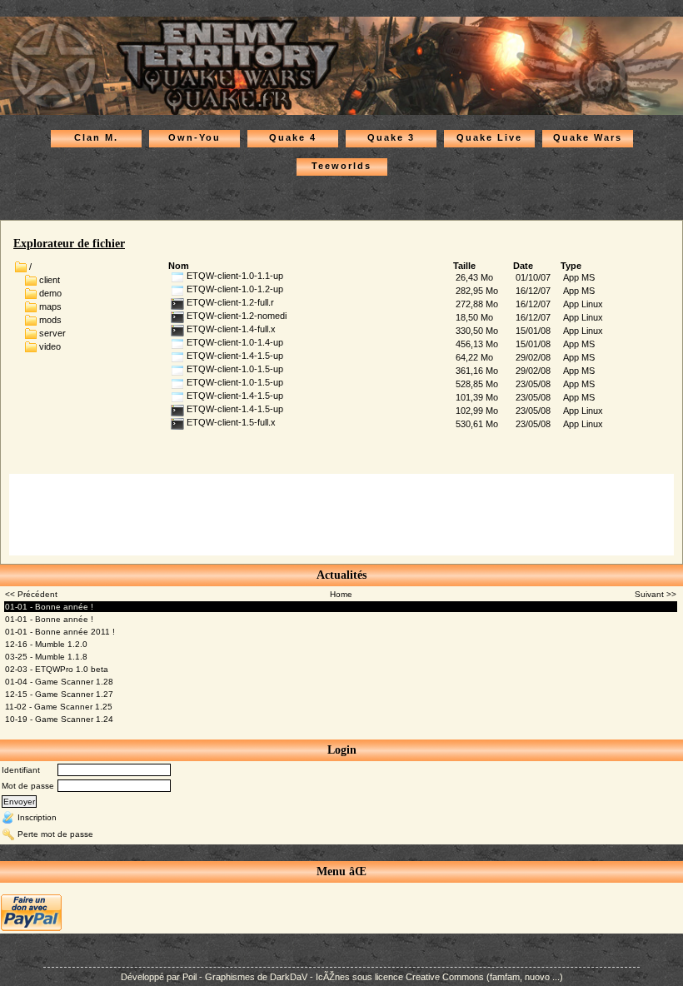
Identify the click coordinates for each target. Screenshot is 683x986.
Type (571, 266)
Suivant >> (655, 594)
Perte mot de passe (55, 834)
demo (50, 292)
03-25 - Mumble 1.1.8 (46, 656)
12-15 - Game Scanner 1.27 (59, 694)
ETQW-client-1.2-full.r (229, 302)
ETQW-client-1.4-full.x (230, 329)
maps (50, 306)
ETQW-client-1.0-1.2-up (233, 289)
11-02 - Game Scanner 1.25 (58, 706)
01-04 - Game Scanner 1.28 (59, 681)
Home (341, 594)
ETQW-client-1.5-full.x (230, 422)
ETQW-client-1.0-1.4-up (233, 342)
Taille (464, 266)
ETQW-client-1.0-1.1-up (233, 276)
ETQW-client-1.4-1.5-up (233, 356)
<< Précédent (31, 594)
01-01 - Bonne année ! (49, 606)
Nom (178, 266)
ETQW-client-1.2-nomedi (235, 316)
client (49, 279)
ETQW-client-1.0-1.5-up (233, 369)
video (50, 346)
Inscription (37, 817)
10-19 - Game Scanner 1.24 (59, 719)
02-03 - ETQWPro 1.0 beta (56, 669)
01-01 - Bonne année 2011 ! (60, 631)
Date (523, 266)
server (52, 332)
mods (50, 319)
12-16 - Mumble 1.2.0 (46, 644)
